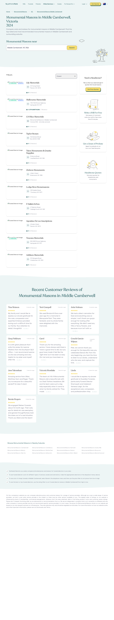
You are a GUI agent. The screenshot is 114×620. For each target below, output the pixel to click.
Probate (38, 4)
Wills (24, 4)
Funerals (30, 4)
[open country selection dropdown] (105, 4)
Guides (59, 4)
